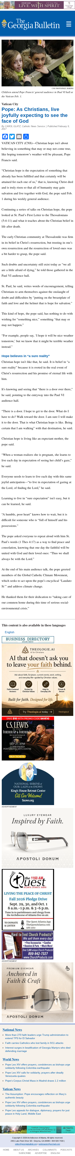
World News (11, 1059)
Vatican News (12, 1089)
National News (12, 1029)
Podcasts (66, 1150)
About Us (18, 1150)
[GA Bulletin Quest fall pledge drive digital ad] (28, 929)
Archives (33, 1150)
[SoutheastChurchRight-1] (27, 958)
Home (6, 1150)
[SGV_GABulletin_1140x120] (37, 7)
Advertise (41, 1153)
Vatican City (10, 104)
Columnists (50, 1150)
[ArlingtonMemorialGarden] (37, 1133)
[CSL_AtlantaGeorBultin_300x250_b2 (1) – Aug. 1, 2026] (28, 759)
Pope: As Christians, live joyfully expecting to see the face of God (35, 115)
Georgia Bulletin (30, 24)
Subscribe (25, 1153)
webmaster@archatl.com (49, 1144)
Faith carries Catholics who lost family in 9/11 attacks (34, 1043)
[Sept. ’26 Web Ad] (28, 804)
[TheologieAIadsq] (37, 714)
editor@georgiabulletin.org (26, 1144)
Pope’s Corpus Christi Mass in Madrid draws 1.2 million (35, 1080)
